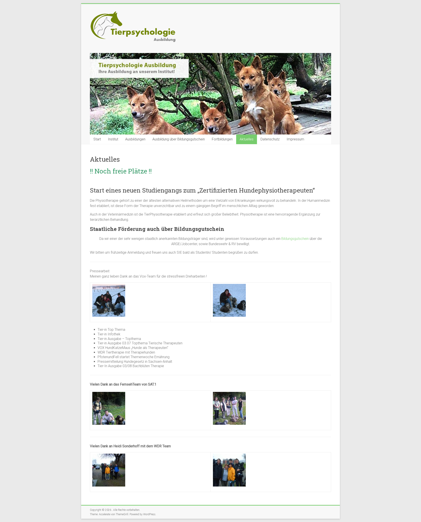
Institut (113, 139)
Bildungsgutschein (295, 239)
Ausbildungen (135, 139)
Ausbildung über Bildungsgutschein (178, 139)
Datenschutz (270, 139)
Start (97, 139)
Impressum (295, 139)
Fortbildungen (222, 139)
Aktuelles (246, 139)
